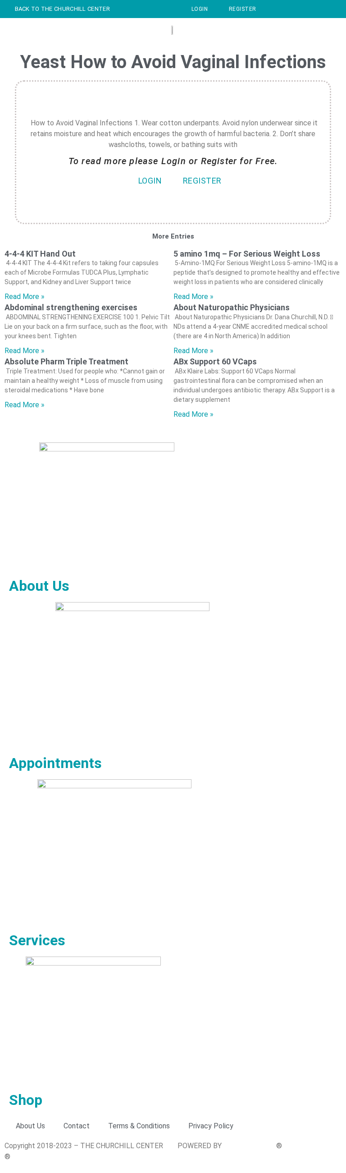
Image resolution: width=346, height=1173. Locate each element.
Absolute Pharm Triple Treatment (66, 361)
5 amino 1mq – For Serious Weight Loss (246, 253)
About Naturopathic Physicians (231, 307)
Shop (25, 1100)
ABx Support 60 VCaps (215, 361)
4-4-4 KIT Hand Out (40, 253)
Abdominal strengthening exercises (71, 307)
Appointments (55, 763)
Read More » (25, 296)
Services (37, 940)
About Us (39, 585)
